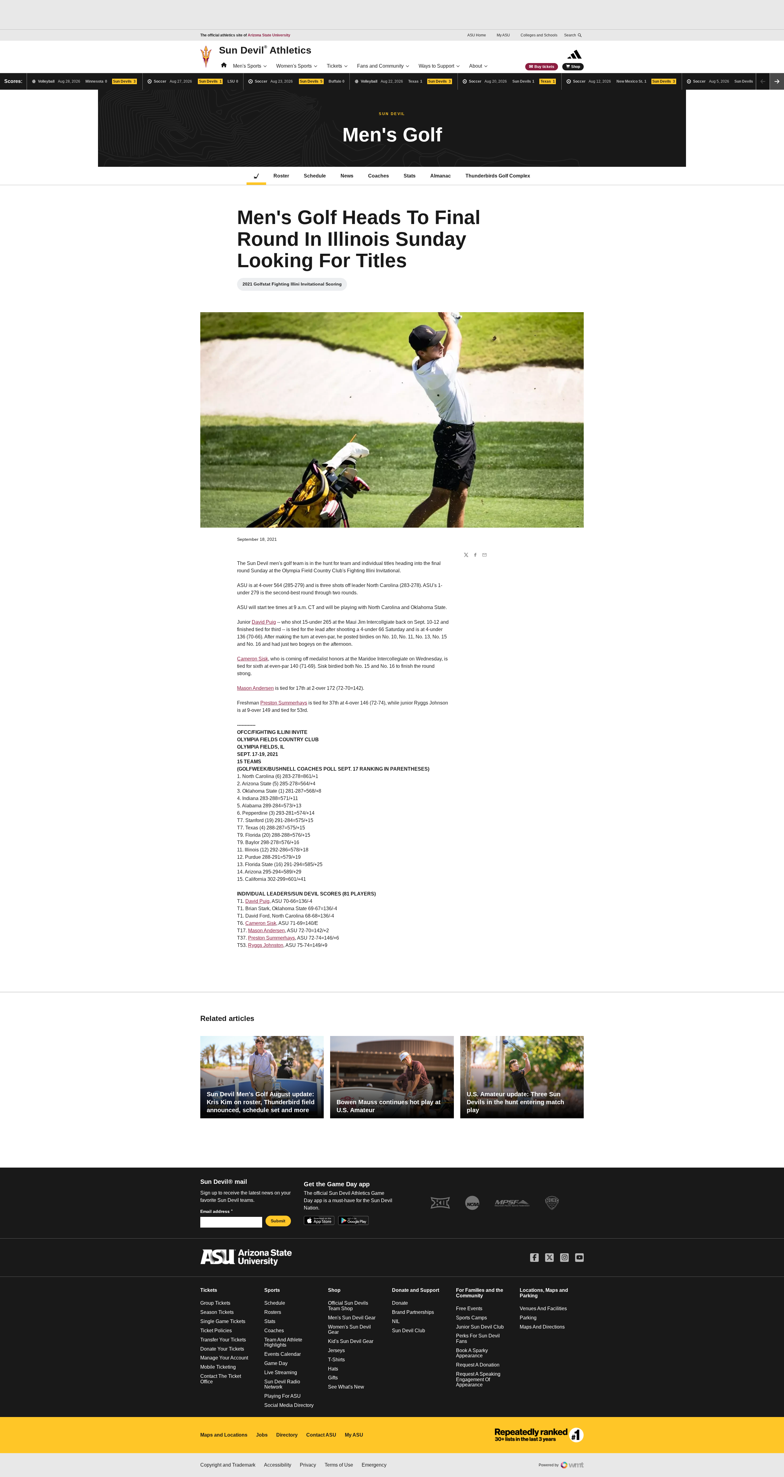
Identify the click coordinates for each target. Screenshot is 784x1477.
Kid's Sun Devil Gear (350, 1341)
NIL (396, 1321)
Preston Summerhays (283, 702)
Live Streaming (280, 1372)
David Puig (264, 622)
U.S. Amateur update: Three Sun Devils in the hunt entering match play (515, 1102)
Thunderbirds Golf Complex (498, 175)
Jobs (262, 1435)
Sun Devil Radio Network (282, 1384)
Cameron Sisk (252, 658)
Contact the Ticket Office (220, 1379)
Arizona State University (269, 35)
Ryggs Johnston (265, 945)
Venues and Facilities (543, 1308)
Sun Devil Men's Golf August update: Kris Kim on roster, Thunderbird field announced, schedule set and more (261, 1102)
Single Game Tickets (222, 1321)
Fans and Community (380, 66)
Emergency (374, 1465)
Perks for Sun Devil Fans (478, 1338)
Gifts (333, 1377)
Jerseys (336, 1350)
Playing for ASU (282, 1396)
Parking (528, 1317)
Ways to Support (436, 66)
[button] (777, 81)
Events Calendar (282, 1354)
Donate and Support (415, 1290)
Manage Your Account (224, 1357)
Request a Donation (477, 1364)
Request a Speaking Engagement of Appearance (478, 1379)
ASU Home (476, 35)
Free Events (469, 1308)
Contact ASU (321, 1435)
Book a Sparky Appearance (472, 1353)
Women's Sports (294, 66)
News (347, 175)
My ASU (503, 35)
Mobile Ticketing (218, 1367)
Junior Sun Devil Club (480, 1326)
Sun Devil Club (408, 1330)
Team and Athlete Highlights (283, 1342)
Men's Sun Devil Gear (351, 1317)
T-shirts (336, 1359)
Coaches (378, 175)
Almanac (440, 175)
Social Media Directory (289, 1405)
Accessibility (277, 1465)
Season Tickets (217, 1312)
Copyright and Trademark (227, 1465)
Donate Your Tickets (222, 1349)
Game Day (276, 1363)
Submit (278, 1220)
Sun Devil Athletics (265, 50)
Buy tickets (544, 67)
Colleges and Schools (539, 35)
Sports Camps (471, 1317)
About (475, 66)
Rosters (272, 1312)
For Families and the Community (479, 1293)
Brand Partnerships (413, 1312)
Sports (272, 1290)
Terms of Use (339, 1465)
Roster (281, 175)
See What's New (346, 1386)
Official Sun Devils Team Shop (348, 1305)
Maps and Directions (542, 1326)
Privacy (308, 1465)
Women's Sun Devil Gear (349, 1329)
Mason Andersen (255, 688)
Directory (287, 1435)
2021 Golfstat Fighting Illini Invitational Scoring (292, 286)
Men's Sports (247, 66)
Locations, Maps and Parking (544, 1293)
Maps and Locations (223, 1435)
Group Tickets (215, 1303)
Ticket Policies (216, 1330)
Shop (575, 67)
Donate (400, 1303)
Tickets (334, 66)
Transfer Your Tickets (223, 1339)
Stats (410, 175)
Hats (333, 1368)
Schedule (315, 175)
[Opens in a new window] (539, 1435)
